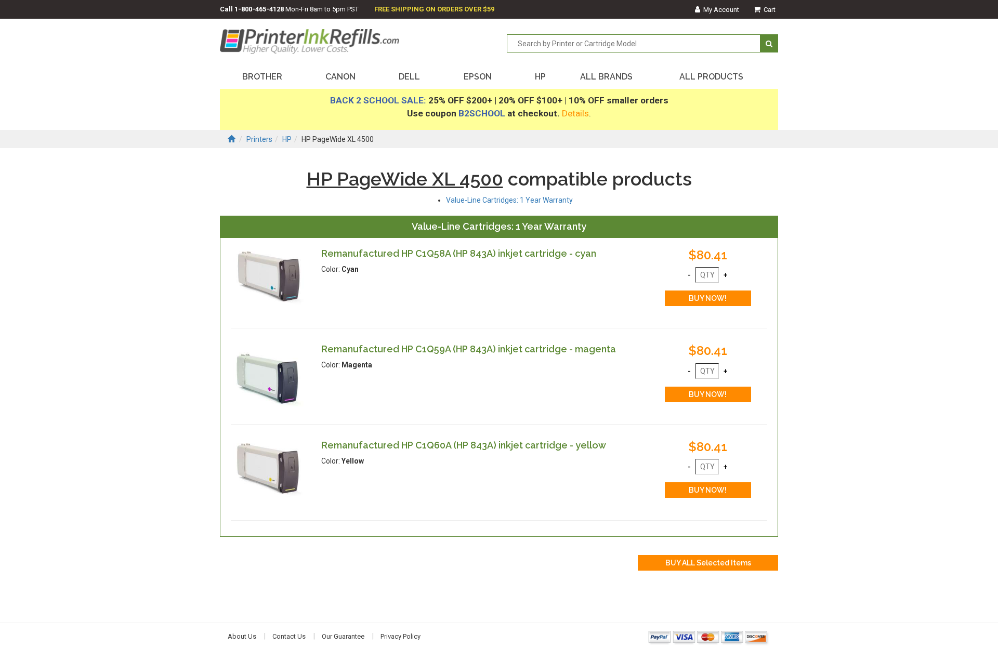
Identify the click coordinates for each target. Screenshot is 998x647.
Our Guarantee (343, 636)
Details (575, 113)
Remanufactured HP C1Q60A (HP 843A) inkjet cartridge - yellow (463, 445)
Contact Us (289, 636)
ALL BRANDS (606, 77)
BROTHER (262, 77)
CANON (340, 77)
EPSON (478, 77)
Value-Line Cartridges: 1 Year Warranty (509, 200)
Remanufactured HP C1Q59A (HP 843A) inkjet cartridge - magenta (468, 349)
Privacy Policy (400, 636)
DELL (409, 77)
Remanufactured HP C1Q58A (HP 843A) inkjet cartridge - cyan (458, 253)
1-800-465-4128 (259, 9)
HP (540, 77)
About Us (242, 636)
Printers (259, 139)
